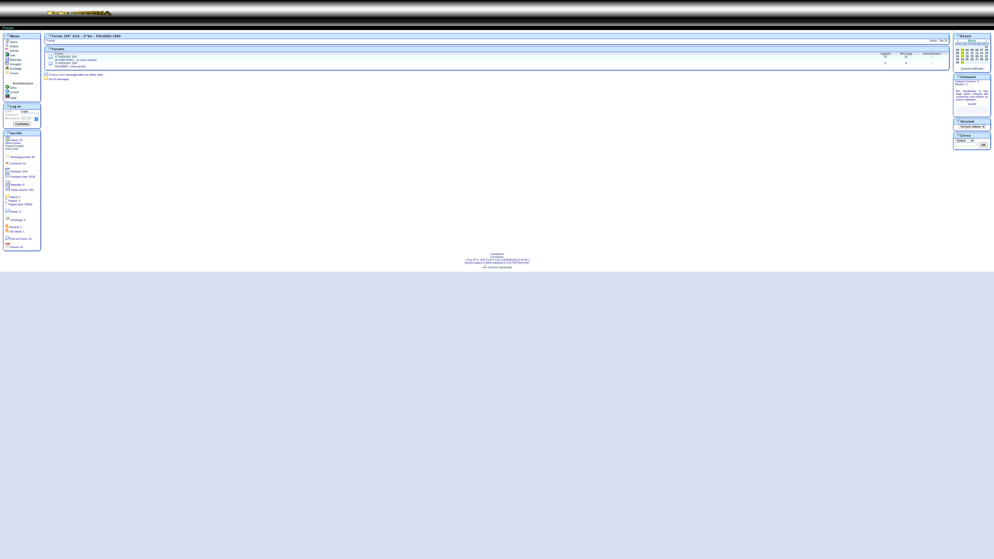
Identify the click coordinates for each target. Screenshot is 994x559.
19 (972, 56)
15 (986, 53)
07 (981, 50)
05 (972, 50)
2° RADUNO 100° (66, 56)
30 (957, 62)
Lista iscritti (11, 148)
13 (976, 53)
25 (967, 59)
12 (972, 53)
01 (986, 46)
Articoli (13, 50)
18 (967, 56)
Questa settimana (972, 68)
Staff (13, 98)
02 (957, 50)
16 (957, 56)
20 (976, 56)
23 (957, 59)
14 (981, 53)
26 (972, 59)
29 (986, 59)
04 (967, 50)
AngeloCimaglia (14, 145)
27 (976, 59)
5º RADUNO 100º (66, 63)
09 (957, 53)
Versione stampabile (499, 267)
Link (12, 55)
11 (967, 53)
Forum (13, 73)
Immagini (15, 64)
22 (986, 56)
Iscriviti (14, 92)
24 (962, 59)
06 (976, 50)
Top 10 (943, 40)
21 (981, 56)
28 (981, 59)
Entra (13, 87)
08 (986, 50)
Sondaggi (15, 68)
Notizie (13, 46)
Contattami (497, 256)
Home (13, 41)
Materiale (15, 59)
